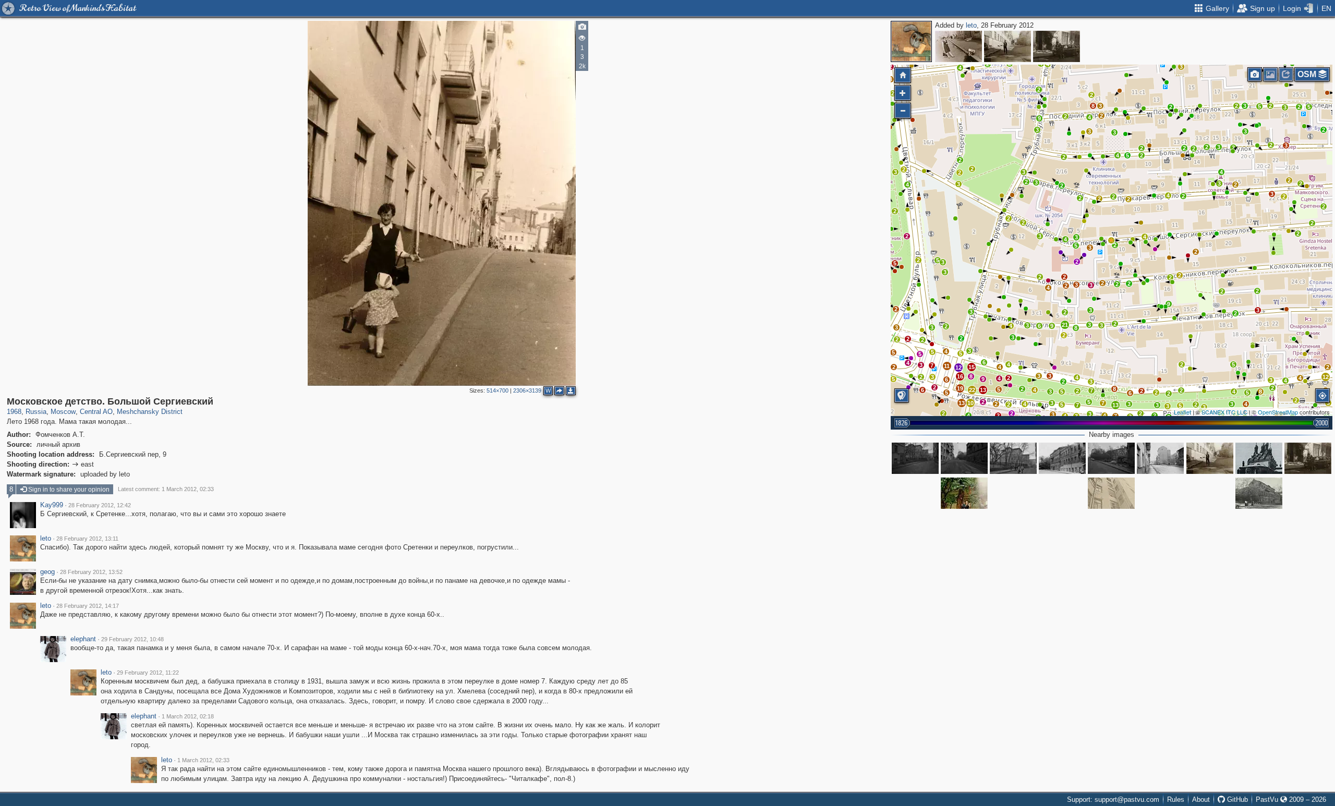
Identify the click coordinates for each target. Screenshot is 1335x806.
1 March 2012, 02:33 (203, 760)
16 (960, 376)
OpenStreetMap (1278, 412)
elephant (83, 639)
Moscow (63, 412)
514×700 (497, 390)
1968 (14, 412)
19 (960, 388)
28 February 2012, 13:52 (91, 572)
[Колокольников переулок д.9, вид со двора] (964, 493)
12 (958, 367)
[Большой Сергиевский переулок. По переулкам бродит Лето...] (1007, 46)
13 (1115, 405)
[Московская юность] (1056, 46)
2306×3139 (527, 390)
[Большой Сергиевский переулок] (958, 46)
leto (971, 25)
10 (970, 403)
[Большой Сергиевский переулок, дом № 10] (1062, 458)
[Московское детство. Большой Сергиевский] (1111, 240)
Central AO (96, 412)
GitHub (1236, 799)
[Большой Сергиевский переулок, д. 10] (1258, 493)
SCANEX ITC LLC (1224, 412)
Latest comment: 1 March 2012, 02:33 (166, 489)
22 (972, 390)
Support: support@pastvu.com (1113, 799)
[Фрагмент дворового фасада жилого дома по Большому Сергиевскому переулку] (1111, 493)
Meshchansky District (150, 412)
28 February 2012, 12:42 (99, 505)
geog (47, 572)
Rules (1175, 799)
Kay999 (51, 505)
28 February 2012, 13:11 (87, 538)
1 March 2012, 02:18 (188, 716)
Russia (36, 412)
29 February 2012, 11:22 (148, 672)
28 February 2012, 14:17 (87, 606)
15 (971, 367)
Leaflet (1182, 412)
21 (1065, 325)
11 (947, 366)
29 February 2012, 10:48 (132, 639)
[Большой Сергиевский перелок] (915, 458)
